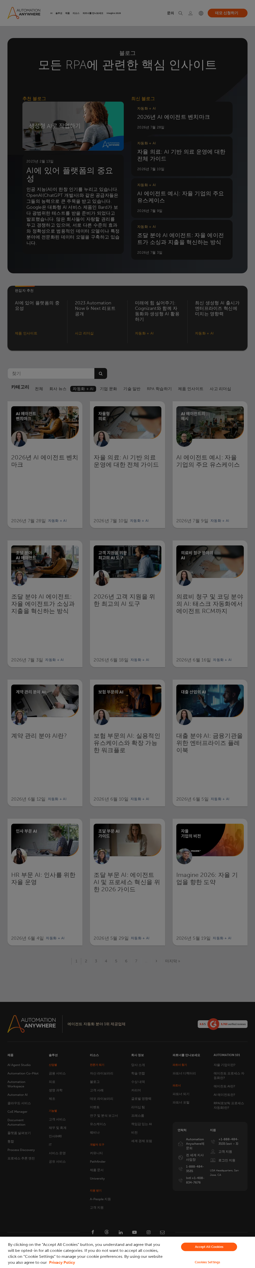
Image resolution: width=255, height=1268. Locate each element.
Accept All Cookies (209, 1247)
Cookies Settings (207, 1262)
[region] (127, 1252)
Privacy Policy (62, 1262)
